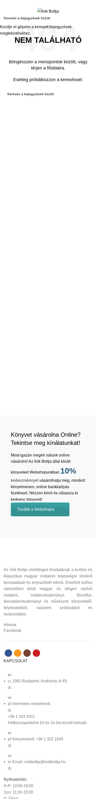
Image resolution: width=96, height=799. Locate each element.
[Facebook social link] (39, 3)
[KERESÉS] (89, 18)
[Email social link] (45, 3)
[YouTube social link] (56, 3)
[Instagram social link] (51, 3)
